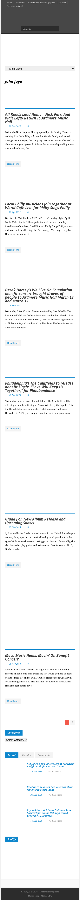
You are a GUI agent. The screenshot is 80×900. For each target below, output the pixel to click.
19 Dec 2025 (36, 821)
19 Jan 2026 (36, 771)
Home (9, 2)
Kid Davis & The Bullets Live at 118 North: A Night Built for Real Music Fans (51, 765)
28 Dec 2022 (15, 126)
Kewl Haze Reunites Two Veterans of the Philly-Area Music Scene (50, 788)
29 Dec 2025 (36, 795)
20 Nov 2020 (15, 395)
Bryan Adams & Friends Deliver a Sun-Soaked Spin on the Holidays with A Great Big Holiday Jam (49, 813)
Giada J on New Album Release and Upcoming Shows (35, 521)
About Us (20, 2)
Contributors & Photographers (41, 2)
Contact (62, 2)
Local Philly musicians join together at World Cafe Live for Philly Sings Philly (38, 205)
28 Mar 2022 (15, 305)
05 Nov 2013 (15, 663)
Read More (13, 163)
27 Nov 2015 (15, 527)
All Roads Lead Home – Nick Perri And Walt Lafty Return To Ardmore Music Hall (37, 118)
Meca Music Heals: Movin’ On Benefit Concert (37, 657)
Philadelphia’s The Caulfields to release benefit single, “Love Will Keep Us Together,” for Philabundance (39, 387)
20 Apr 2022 (15, 212)
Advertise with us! (15, 6)
